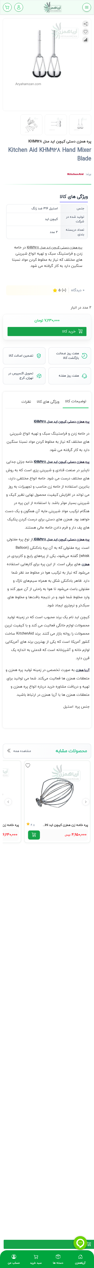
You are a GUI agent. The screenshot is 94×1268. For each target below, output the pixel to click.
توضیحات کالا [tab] (75, 401)
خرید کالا (69, 331)
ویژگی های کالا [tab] (48, 401)
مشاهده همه (22, 751)
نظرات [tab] (26, 401)
